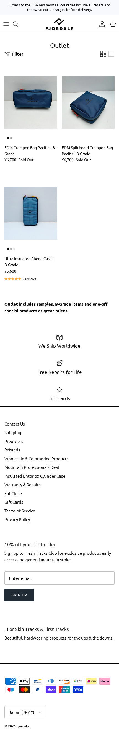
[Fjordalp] (59, 24)
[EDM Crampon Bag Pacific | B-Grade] (30, 102)
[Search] (18, 24)
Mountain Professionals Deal (31, 467)
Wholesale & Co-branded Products (36, 458)
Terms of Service (19, 510)
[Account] (101, 24)
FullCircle (13, 493)
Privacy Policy (17, 519)
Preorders (13, 441)
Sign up (19, 595)
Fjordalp (23, 726)
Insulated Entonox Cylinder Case (34, 476)
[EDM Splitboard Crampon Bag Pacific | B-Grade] (88, 102)
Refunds (12, 449)
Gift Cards (13, 501)
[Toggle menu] (6, 24)
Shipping (12, 432)
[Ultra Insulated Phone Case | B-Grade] (30, 213)
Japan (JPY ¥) (21, 712)
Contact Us (14, 423)
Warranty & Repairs (22, 484)
